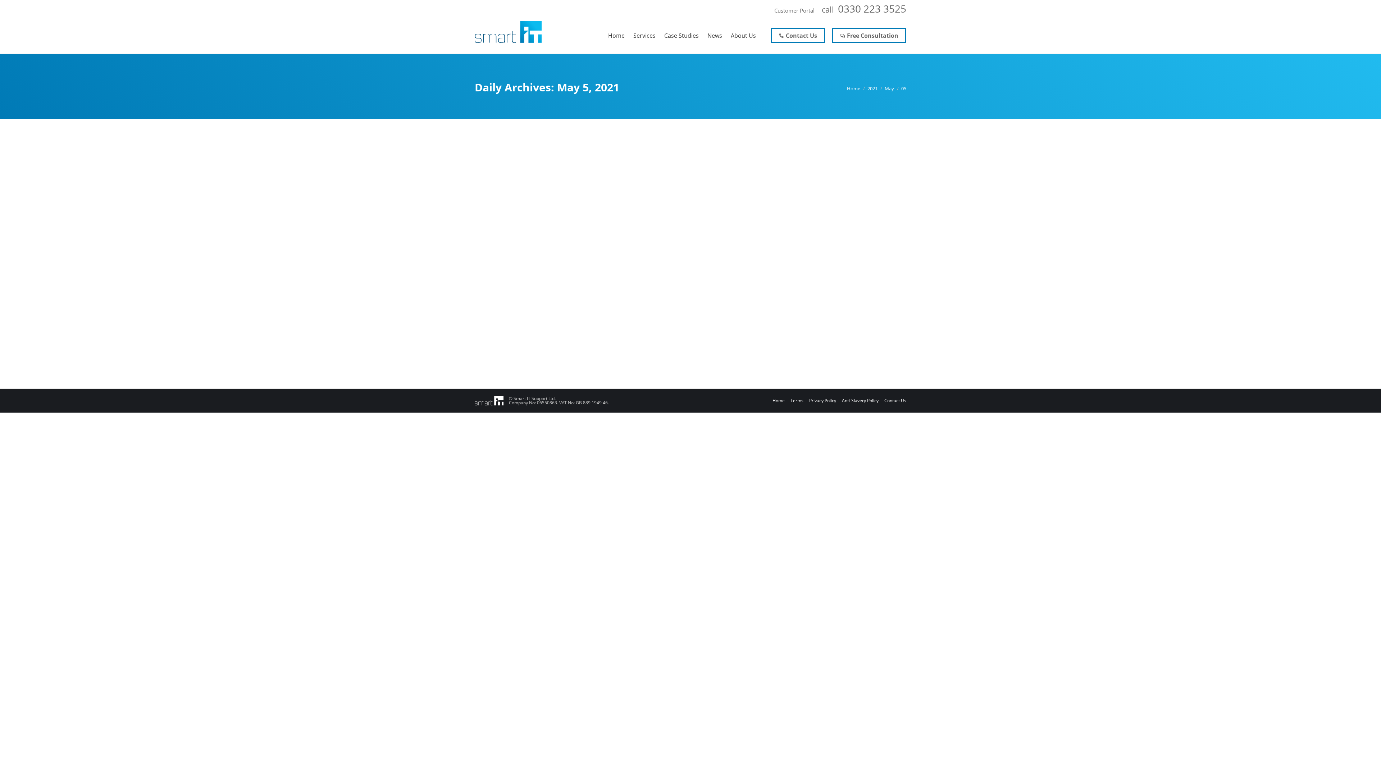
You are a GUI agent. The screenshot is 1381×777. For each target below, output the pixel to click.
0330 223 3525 (872, 9)
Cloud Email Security (619, 325)
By (516, 310)
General (492, 310)
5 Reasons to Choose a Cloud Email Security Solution (576, 296)
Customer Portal (794, 10)
